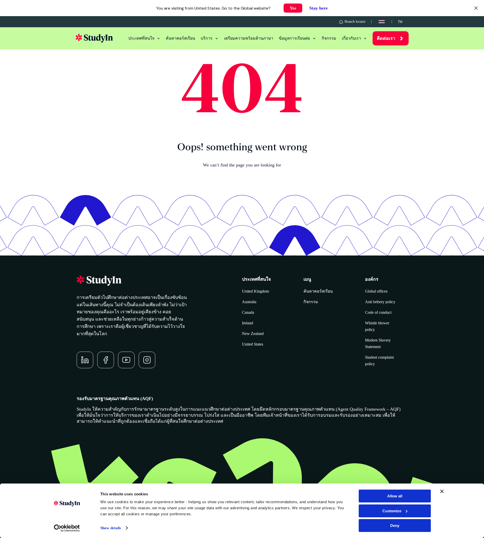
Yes (293, 8)
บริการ (207, 38)
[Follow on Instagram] (147, 360)
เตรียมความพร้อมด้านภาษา (248, 38)
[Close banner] (442, 491)
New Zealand (253, 333)
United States (252, 344)
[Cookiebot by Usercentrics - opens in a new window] (67, 528)
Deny (394, 525)
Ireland (247, 323)
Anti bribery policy (380, 302)
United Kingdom (255, 291)
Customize (391, 511)
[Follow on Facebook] (105, 360)
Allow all (394, 496)
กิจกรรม (329, 38)
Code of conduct (378, 312)
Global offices (376, 291)
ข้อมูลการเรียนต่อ (294, 38)
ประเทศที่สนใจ (141, 38)
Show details (110, 528)
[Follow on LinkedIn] (85, 360)
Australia (249, 302)
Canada (248, 312)
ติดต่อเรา (386, 38)
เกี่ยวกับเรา (351, 38)
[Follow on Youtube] (126, 360)
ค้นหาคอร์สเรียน (180, 38)
